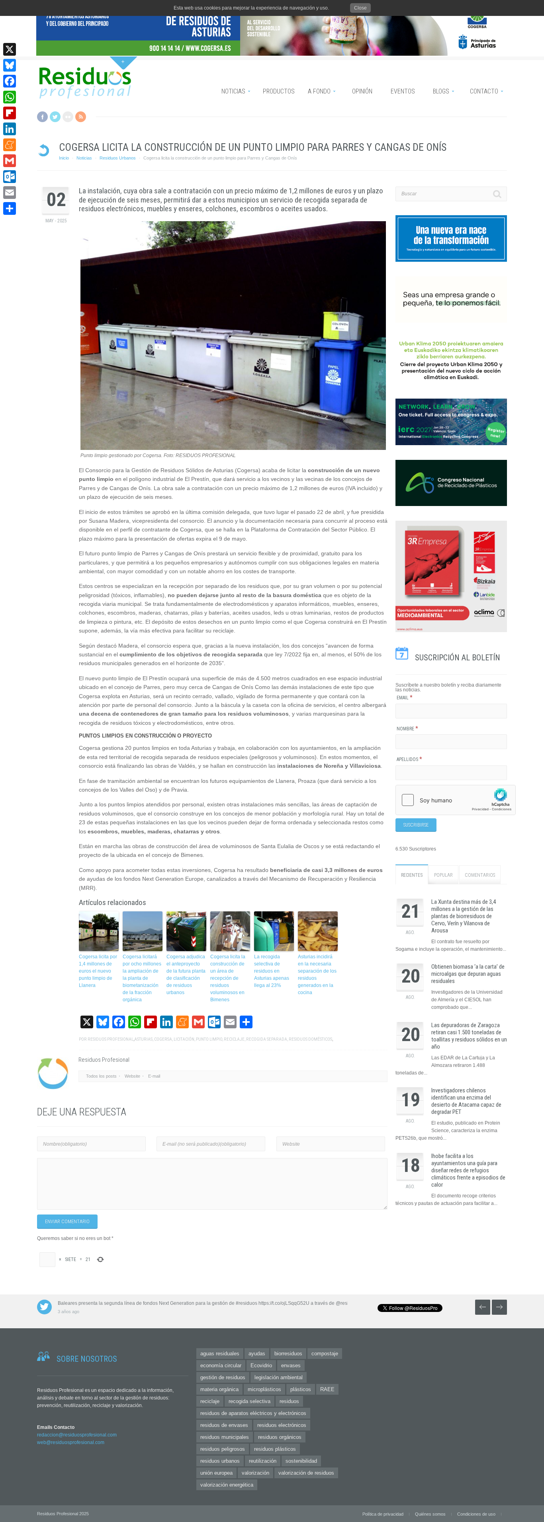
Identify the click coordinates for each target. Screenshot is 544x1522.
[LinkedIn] (10, 129)
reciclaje (234, 1039)
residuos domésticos (310, 1039)
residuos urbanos (220, 1461)
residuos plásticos (275, 1449)
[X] (10, 49)
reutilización (262, 1461)
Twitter (55, 116)
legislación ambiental (278, 1377)
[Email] (10, 192)
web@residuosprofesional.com (70, 1442)
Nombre (407, 729)
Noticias (84, 158)
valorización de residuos (306, 1473)
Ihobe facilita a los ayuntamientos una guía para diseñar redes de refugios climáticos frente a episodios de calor (468, 1170)
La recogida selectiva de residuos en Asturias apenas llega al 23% (271, 971)
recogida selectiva (249, 1401)
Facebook (42, 116)
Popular (443, 875)
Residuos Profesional (110, 1039)
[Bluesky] (10, 65)
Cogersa (163, 1039)
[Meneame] (10, 145)
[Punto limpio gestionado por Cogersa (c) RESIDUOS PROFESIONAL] (233, 448)
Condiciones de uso (476, 1514)
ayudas (257, 1354)
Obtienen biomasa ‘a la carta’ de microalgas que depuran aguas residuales (468, 974)
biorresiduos (288, 1354)
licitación (184, 1039)
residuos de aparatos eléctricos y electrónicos (253, 1413)
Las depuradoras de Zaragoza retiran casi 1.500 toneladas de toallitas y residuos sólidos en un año (469, 1036)
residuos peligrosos (222, 1449)
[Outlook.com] (10, 177)
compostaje (324, 1354)
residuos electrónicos (281, 1425)
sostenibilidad (301, 1461)
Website (132, 1076)
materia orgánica (219, 1389)
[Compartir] (10, 208)
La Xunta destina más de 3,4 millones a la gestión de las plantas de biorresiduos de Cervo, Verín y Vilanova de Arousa (463, 916)
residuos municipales (224, 1437)
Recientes (412, 875)
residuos (289, 1401)
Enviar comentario (67, 1221)
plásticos (300, 1389)
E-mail (154, 1076)
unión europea (216, 1473)
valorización (255, 1473)
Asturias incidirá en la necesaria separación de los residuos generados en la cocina (317, 974)
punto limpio (209, 1039)
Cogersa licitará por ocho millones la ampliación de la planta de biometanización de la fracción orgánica (142, 978)
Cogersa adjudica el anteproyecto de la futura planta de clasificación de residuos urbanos (185, 974)
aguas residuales (219, 1354)
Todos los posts (101, 1076)
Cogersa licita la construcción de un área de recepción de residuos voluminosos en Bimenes (227, 978)
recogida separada (266, 1039)
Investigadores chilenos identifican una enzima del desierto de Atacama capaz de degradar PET (466, 1101)
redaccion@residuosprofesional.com (77, 1435)
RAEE (327, 1389)
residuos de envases (224, 1425)
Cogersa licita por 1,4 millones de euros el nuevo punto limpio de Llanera (98, 971)
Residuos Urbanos (118, 158)
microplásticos (264, 1389)
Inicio (64, 158)
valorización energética (226, 1485)
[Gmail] (10, 161)
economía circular (220, 1365)
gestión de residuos (222, 1377)
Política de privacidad (382, 1514)
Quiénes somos (430, 1514)
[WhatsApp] (10, 97)
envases (291, 1365)
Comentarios (480, 875)
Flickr (68, 116)
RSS (80, 116)
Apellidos (409, 759)
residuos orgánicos (279, 1437)
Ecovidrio (261, 1365)
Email (405, 698)
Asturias (143, 1039)
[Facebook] (10, 81)
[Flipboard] (10, 113)
